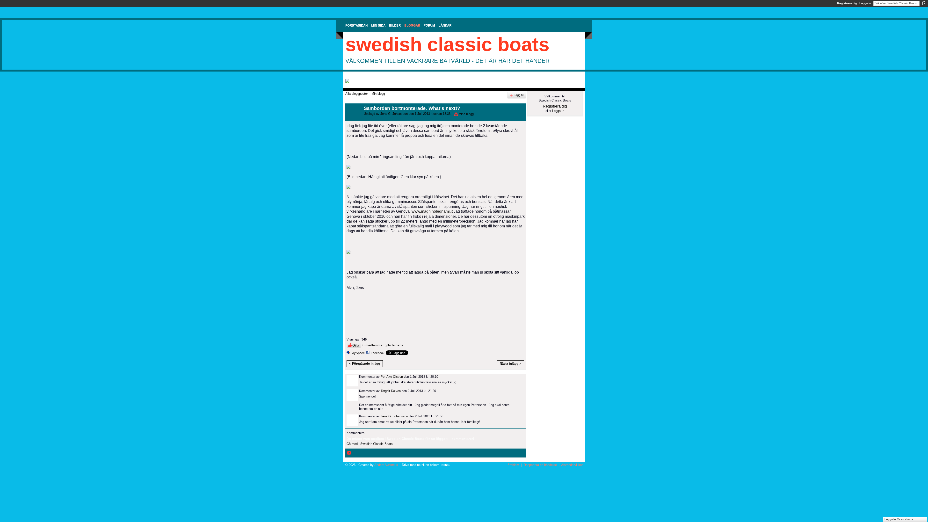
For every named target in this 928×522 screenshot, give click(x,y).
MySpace (358, 353)
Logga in (865, 3)
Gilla (355, 345)
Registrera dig (847, 3)
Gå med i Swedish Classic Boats (370, 444)
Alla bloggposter (356, 93)
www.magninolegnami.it (432, 211)
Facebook (377, 353)
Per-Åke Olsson (392, 376)
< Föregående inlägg (364, 363)
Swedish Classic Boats (447, 44)
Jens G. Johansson (394, 114)
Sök (923, 3)
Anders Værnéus (386, 465)
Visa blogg (466, 114)
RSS (349, 453)
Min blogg (378, 93)
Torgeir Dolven (391, 391)
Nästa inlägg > (510, 363)
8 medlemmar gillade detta (382, 345)
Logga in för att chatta (898, 519)
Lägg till (519, 95)
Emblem (513, 465)
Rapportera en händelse (540, 465)
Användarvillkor (572, 465)
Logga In (558, 111)
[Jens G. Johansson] (353, 119)
